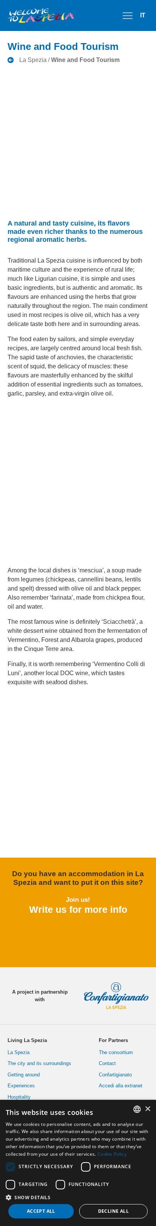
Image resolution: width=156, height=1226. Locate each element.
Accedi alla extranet (120, 1085)
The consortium (116, 1052)
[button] (78, 1197)
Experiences (21, 1085)
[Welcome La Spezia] (41, 15)
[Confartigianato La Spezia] (113, 995)
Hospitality (19, 1097)
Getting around (24, 1075)
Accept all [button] (41, 1211)
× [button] (147, 1109)
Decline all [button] (113, 1211)
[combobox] (137, 1109)
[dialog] (78, 1163)
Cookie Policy (111, 1154)
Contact (107, 1063)
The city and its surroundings (39, 1063)
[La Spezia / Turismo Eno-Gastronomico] (64, 60)
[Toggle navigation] (128, 15)
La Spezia (19, 1052)
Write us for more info (78, 909)
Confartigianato (115, 1075)
